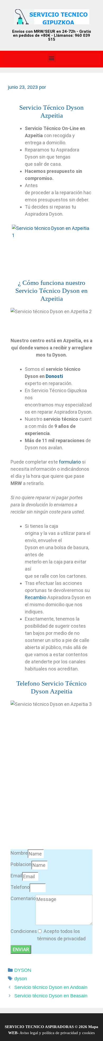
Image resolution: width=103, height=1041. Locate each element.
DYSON (22, 970)
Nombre (19, 853)
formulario (70, 462)
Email (16, 875)
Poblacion (21, 864)
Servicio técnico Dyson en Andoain (50, 987)
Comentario (23, 898)
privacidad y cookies (77, 1033)
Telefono (20, 887)
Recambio (35, 597)
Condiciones (24, 931)
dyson (20, 978)
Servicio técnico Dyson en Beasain (50, 995)
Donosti (54, 376)
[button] (51, 57)
